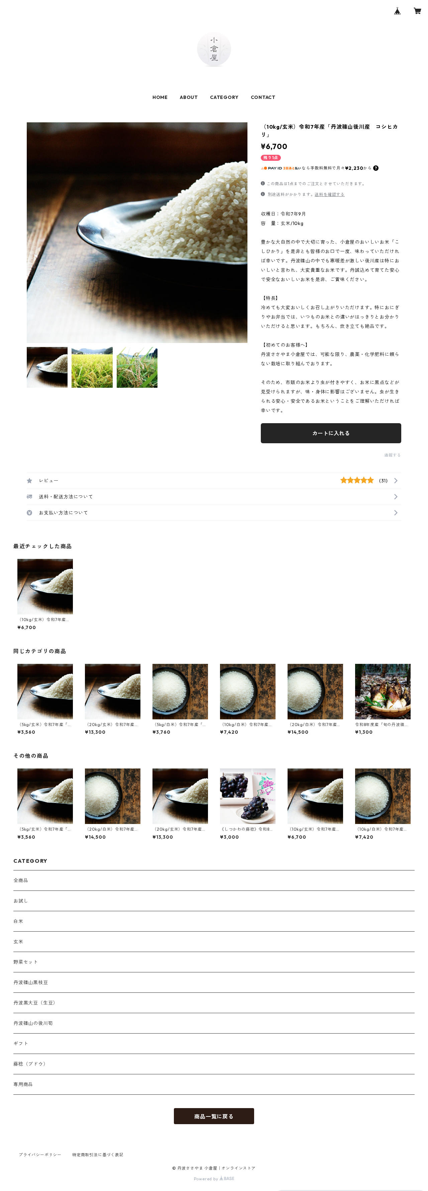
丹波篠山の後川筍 (33, 1023)
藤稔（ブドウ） (30, 1064)
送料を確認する (330, 194)
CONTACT (263, 97)
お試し (20, 901)
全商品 (20, 880)
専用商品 (23, 1084)
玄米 (18, 942)
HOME (160, 97)
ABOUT (189, 97)
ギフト (20, 1044)
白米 (18, 921)
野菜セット (25, 962)
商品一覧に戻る (214, 1116)
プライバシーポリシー (40, 1154)
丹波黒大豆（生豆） (35, 1003)
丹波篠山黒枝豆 (30, 982)
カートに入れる (331, 433)
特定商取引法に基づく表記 (98, 1154)
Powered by (207, 1178)
